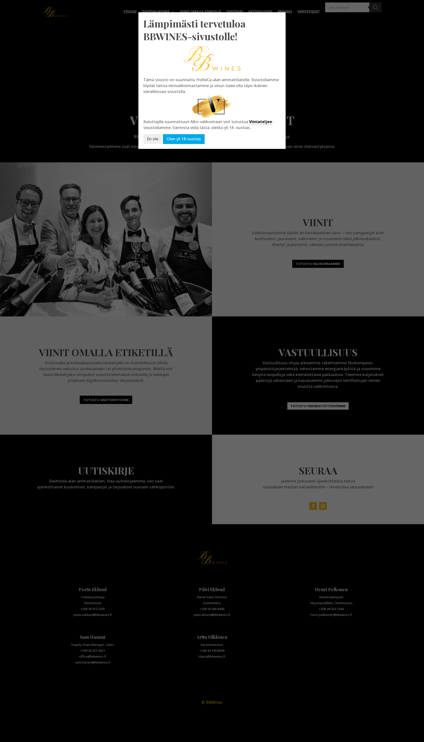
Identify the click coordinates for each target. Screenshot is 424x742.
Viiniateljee (260, 121)
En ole (152, 139)
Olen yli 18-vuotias (184, 139)
